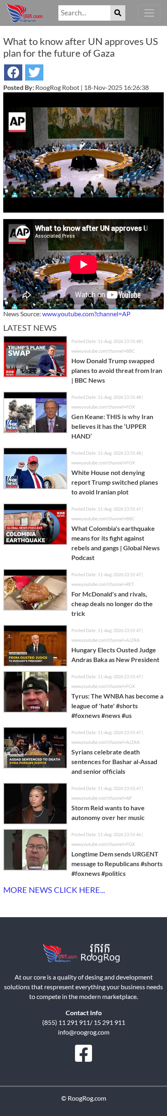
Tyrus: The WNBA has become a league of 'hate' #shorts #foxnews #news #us (117, 705)
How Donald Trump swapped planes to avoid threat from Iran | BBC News (116, 370)
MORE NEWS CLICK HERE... (54, 890)
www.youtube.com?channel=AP (86, 313)
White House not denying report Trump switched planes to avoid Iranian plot (114, 482)
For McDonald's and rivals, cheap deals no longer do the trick (112, 603)
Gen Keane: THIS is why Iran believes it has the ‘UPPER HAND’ (112, 426)
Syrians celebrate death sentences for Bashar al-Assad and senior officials (114, 761)
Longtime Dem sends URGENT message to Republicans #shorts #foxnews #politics (117, 863)
